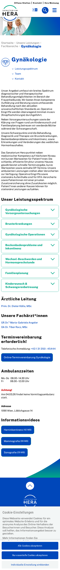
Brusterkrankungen (18, 223)
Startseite (7, 42)
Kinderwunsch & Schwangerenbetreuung (21, 285)
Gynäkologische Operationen (25, 234)
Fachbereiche (9, 46)
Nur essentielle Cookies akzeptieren (30, 555)
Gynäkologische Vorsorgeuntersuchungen (22, 211)
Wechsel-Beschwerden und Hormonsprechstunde (23, 260)
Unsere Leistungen (27, 42)
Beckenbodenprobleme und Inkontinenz (23, 246)
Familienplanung (16, 273)
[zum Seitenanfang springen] (30, 486)
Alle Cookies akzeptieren (30, 545)
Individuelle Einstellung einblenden (30, 564)
